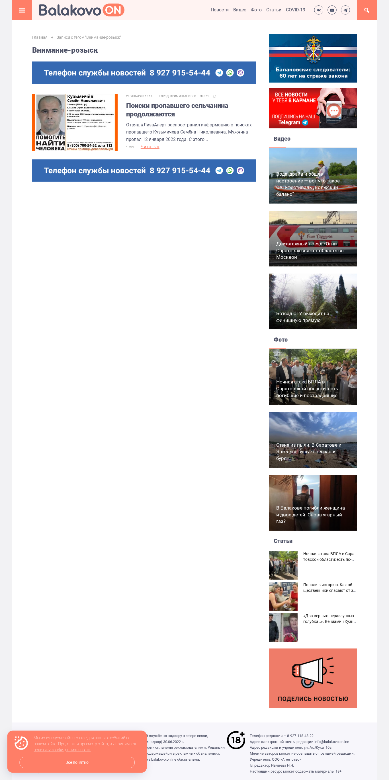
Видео (239, 10)
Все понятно (77, 762)
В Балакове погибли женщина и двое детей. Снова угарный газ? (310, 514)
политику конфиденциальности (62, 750)
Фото (256, 10)
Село (192, 96)
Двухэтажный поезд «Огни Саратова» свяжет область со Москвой (310, 250)
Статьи (273, 10)
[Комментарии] (215, 96)
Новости (220, 10)
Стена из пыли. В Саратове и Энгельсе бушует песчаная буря (308, 451)
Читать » (150, 146)
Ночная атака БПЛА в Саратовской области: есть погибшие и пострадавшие (307, 388)
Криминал (178, 96)
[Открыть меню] (22, 10)
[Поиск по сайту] (367, 10)
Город (164, 96)
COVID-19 (295, 10)
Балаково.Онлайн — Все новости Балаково (81, 10)
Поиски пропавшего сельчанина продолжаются (177, 110)
